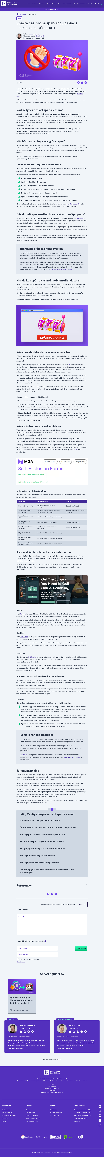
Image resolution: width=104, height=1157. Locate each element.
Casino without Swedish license (82, 1112)
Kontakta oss (53, 1110)
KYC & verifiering (54, 1115)
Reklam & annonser (7, 1112)
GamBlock (24, 637)
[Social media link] (21, 1031)
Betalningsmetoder (67, 4)
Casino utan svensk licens (35, 4)
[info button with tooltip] (45, 941)
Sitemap (4, 1121)
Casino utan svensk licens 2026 (82, 1110)
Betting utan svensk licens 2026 (82, 1115)
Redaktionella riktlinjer (32, 1121)
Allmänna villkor (6, 1110)
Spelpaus (80, 218)
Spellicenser (5, 1118)
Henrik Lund (40, 36)
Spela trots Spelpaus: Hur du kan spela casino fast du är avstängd (21, 1000)
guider (24, 14)
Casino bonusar (52, 4)
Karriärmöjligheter (31, 1112)
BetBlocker (32, 657)
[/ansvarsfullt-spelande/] (80, 1139)
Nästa (81, 904)
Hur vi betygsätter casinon (33, 1118)
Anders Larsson (34, 34)
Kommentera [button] (81, 948)
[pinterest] (100, 1126)
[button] (4, 996)
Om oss (28, 1110)
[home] (9, 3)
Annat (19, 18)
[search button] (101, 4)
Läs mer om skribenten (15, 1048)
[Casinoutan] (17, 14)
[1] (69, 364)
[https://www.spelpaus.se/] (27, 1139)
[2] (76, 449)
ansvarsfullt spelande (72, 204)
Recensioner (81, 4)
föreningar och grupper (72, 757)
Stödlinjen (23, 755)
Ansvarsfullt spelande (56, 1112)
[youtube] (100, 1117)
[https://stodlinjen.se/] (41, 1139)
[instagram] (100, 1121)
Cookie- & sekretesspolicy (9, 1115)
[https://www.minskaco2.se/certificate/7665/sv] (69, 1139)
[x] (100, 1112)
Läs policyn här (21, 962)
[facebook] (100, 1107)
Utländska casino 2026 (80, 1118)
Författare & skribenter (32, 1115)
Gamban (23, 614)
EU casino (77, 1121)
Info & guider (92, 4)
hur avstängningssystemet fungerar (60, 269)
